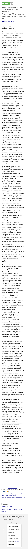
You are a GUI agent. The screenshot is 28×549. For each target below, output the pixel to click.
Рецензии (19, 7)
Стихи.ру (5, 519)
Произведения (12, 7)
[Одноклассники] (5, 491)
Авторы (4, 7)
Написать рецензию (6, 506)
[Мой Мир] (7, 491)
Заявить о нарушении (10, 495)
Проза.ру (10, 519)
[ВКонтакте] (4, 491)
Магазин (9, 9)
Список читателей (5, 493)
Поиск (4, 9)
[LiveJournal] (9, 491)
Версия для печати (15, 493)
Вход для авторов (7, 11)
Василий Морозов (8, 21)
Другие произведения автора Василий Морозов (13, 497)
